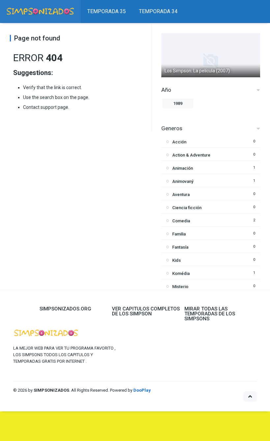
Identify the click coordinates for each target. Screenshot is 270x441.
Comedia (181, 220)
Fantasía (180, 247)
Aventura (181, 194)
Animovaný (182, 181)
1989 (177, 103)
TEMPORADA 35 (106, 11)
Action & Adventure (191, 155)
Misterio (180, 286)
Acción (179, 141)
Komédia (181, 273)
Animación (182, 168)
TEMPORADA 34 (158, 11)
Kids (176, 260)
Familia (179, 234)
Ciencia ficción (187, 207)
